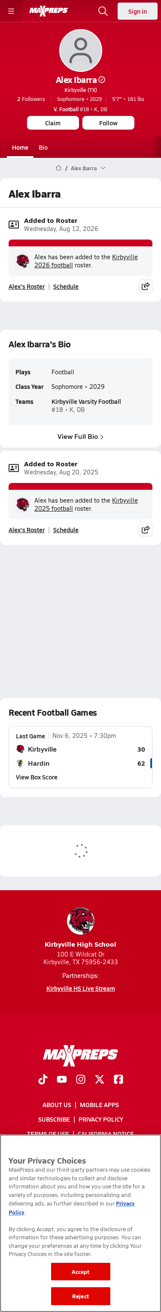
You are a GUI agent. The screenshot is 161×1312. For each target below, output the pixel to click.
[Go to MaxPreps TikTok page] (43, 1080)
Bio (43, 147)
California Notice (106, 1133)
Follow (108, 122)
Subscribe (54, 1119)
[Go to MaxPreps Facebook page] (118, 1080)
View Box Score (37, 777)
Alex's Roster (27, 286)
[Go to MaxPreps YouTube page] (62, 1080)
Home (20, 147)
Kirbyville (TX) (80, 89)
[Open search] (103, 11)
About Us (57, 1104)
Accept (81, 1272)
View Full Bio (78, 436)
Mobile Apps (99, 1104)
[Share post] (145, 286)
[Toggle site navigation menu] (11, 11)
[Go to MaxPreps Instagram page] (81, 1080)
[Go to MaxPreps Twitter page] (99, 1080)
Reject (80, 1296)
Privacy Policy (101, 1119)
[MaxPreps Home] (48, 11)
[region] (80, 1223)
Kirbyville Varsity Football (86, 401)
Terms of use (48, 1133)
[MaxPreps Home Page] (58, 168)
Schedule (66, 286)
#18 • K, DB (80, 109)
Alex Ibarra (76, 79)
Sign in (137, 11)
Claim (53, 122)
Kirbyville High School (80, 944)
